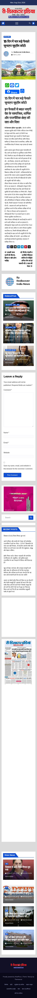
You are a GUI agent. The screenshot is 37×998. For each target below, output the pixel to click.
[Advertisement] (18, 617)
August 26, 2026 (13, 896)
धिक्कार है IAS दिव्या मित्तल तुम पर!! (15, 536)
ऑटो (11, 984)
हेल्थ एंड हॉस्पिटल (26, 989)
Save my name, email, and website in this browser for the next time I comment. (18, 467)
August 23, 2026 (13, 943)
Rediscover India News (22, 52)
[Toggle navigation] (17, 23)
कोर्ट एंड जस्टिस (7, 36)
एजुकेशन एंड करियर (19, 984)
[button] (30, 23)
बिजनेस (6, 984)
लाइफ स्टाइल (29, 984)
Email (6, 443)
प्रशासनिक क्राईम (11, 989)
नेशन (14, 304)
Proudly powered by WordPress (12, 977)
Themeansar (18, 979)
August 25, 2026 (13, 920)
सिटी (18, 304)
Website (7, 452)
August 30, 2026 (13, 873)
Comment (8, 390)
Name (6, 433)
